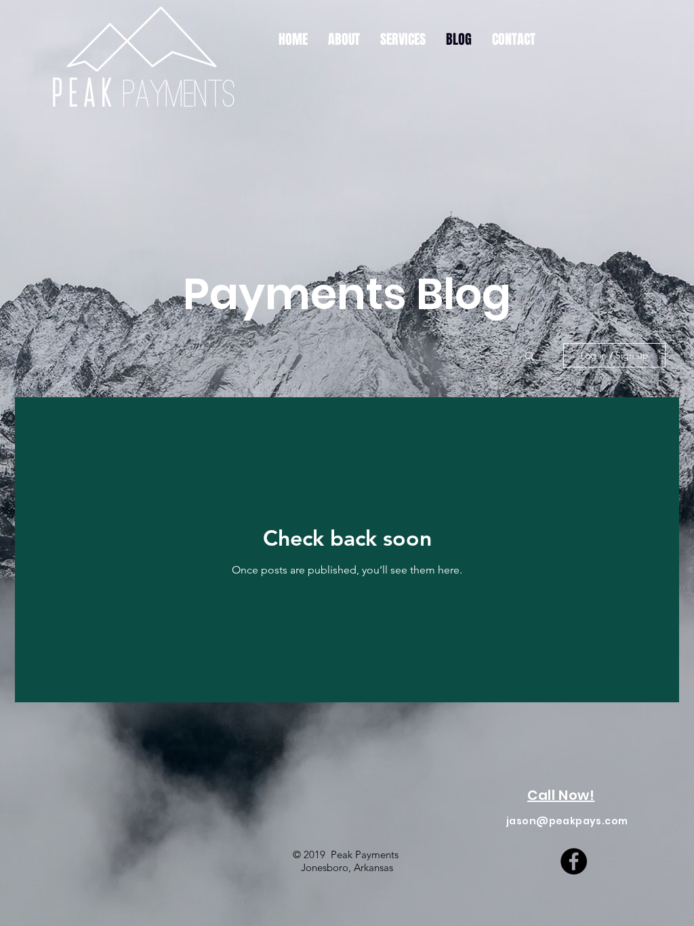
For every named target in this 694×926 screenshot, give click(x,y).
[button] (529, 357)
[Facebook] (573, 861)
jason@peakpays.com (567, 821)
